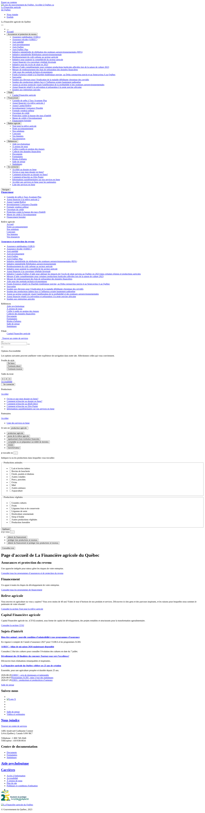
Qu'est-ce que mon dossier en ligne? (28, 172)
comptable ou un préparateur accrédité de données (28, 442)
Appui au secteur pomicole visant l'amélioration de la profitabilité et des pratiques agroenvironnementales (58, 84)
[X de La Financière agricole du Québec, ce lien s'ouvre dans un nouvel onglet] (11, 699)
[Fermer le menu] (8, 29)
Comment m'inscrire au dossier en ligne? (30, 174)
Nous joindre (12, 14)
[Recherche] (28, 344)
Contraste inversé (15, 369)
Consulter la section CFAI (12, 625)
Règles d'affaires (19, 159)
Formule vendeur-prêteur (23, 110)
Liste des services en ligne (23, 184)
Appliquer (6, 529)
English (10, 17)
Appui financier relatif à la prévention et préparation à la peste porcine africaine (47, 87)
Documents (17, 154)
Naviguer (5, 190)
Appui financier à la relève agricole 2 (28, 103)
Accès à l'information (16, 776)
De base (11, 363)
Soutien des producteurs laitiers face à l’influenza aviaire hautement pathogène (46, 82)
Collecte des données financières (26, 151)
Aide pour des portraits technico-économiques (32, 72)
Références (12, 141)
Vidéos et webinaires (16, 714)
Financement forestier (21, 120)
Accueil (10, 31)
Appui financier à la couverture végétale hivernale (34, 62)
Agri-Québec (18, 47)
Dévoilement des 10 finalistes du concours (35, 656)
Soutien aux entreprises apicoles (26, 89)
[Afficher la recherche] (2, 341)
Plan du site (12, 783)
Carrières (8, 770)
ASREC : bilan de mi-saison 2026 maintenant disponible (27, 646)
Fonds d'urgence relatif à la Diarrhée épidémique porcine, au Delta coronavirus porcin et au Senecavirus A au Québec (63, 74)
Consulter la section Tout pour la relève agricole (22, 609)
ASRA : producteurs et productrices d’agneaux (32, 680)
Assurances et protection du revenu (22, 34)
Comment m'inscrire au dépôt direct (22, 404)
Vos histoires (17, 136)
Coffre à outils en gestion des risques (28, 149)
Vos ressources (18, 138)
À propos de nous (20, 146)
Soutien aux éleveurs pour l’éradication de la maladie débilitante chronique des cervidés (50, 79)
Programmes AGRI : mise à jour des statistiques (32, 677)
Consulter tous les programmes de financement (21, 590)
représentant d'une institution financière (23, 439)
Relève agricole (14, 123)
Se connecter (13, 167)
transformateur (14, 448)
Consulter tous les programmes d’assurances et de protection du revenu (32, 573)
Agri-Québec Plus (20, 49)
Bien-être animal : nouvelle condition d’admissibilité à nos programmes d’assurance (40, 637)
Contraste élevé (14, 366)
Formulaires (17, 156)
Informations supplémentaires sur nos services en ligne (36, 179)
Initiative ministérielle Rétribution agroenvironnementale (37, 54)
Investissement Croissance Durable (27, 108)
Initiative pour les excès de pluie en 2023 (30, 64)
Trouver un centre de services (14, 338)
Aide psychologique (21, 144)
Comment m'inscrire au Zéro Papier (28, 177)
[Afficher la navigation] (2, 25)
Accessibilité (6, 381)
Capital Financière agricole (24, 95)
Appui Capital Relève (21, 105)
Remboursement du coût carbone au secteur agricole (35, 57)
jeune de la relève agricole (18, 436)
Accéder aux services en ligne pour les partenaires (34, 182)
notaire (10, 445)
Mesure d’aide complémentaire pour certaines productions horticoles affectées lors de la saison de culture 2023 (60, 67)
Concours (16, 133)
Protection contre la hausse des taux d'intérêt (31, 115)
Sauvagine (16, 77)
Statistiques (17, 164)
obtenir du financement (17, 537)
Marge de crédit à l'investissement (27, 118)
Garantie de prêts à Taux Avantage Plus (29, 100)
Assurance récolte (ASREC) (24, 39)
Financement (13, 98)
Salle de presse (18, 161)
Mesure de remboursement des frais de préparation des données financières (45, 69)
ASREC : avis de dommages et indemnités (30, 675)
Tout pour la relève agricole (24, 126)
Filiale (10, 92)
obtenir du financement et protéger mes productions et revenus (33, 543)
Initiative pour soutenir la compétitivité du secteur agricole (37, 59)
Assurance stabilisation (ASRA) (26, 37)
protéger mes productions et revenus (22, 540)
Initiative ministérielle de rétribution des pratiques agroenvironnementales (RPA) (47, 52)
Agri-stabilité (18, 42)
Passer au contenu (9, 2)
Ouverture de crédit (20, 113)
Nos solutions (18, 131)
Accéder (5, 394)
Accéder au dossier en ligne (24, 169)
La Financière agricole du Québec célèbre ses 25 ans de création (31, 665)
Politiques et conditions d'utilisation (22, 786)
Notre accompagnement (22, 128)
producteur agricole (15, 433)
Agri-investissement (21, 44)
